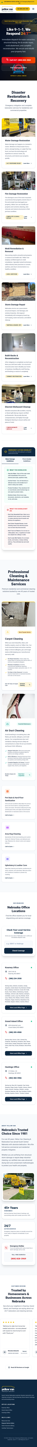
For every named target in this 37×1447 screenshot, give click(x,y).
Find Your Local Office (18, 68)
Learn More (27, 163)
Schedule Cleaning (22, 684)
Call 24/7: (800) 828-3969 (20, 60)
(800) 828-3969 (18, 1258)
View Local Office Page (17, 1007)
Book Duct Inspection (21, 774)
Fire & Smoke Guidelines (27, 460)
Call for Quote (9, 815)
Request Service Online (8, 1423)
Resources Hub (6, 1420)
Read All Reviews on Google (20, 1367)
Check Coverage (18, 951)
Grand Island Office (7, 1410)
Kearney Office (6, 1407)
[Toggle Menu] (33, 9)
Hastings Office (6, 1412)
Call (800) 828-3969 (22, 9)
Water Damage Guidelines (10, 460)
